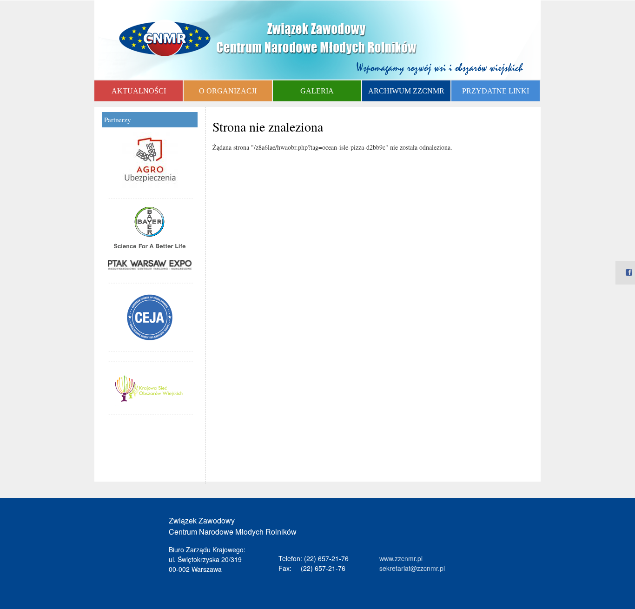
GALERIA (317, 91)
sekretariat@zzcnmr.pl (412, 568)
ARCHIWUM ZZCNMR (406, 91)
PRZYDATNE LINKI (495, 91)
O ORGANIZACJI (228, 91)
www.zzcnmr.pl (401, 558)
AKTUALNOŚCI (139, 91)
